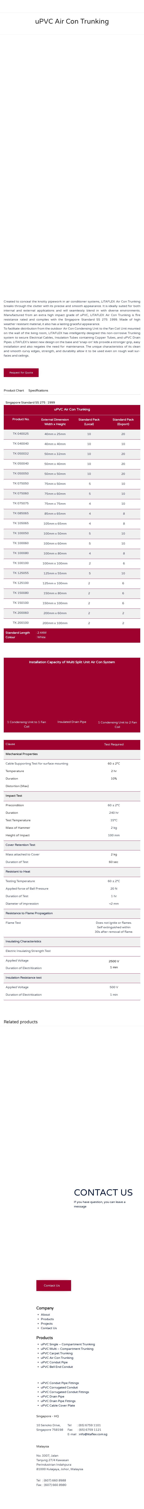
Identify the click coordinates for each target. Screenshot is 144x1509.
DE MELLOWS (81, 1500)
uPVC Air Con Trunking (57, 1358)
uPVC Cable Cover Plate (58, 1405)
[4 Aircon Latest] (15, 282)
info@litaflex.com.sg (93, 1434)
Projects (47, 1324)
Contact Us (49, 1328)
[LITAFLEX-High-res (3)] (53, 1275)
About (45, 1315)
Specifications (38, 390)
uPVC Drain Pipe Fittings (58, 1401)
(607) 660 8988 (55, 1480)
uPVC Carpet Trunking (57, 1353)
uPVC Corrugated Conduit (59, 1387)
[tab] (16, 391)
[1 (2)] (43, 282)
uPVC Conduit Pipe (54, 1362)
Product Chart (14, 390)
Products (47, 1319)
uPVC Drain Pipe (52, 1396)
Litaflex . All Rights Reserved (28, 1500)
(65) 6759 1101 (90, 1425)
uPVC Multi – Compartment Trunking (67, 1349)
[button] (53, 1285)
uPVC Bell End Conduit (57, 1367)
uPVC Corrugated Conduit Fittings (65, 1392)
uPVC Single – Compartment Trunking (68, 1344)
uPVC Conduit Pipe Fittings (60, 1383)
